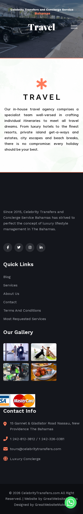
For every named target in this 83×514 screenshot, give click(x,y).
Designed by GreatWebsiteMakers (41, 505)
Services (10, 285)
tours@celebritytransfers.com (35, 449)
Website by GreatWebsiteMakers (51, 499)
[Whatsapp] (71, 502)
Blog (7, 277)
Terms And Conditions (22, 310)
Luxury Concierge (25, 459)
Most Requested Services (24, 319)
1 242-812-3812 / (24, 439)
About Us (11, 294)
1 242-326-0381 (51, 439)
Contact (10, 302)
